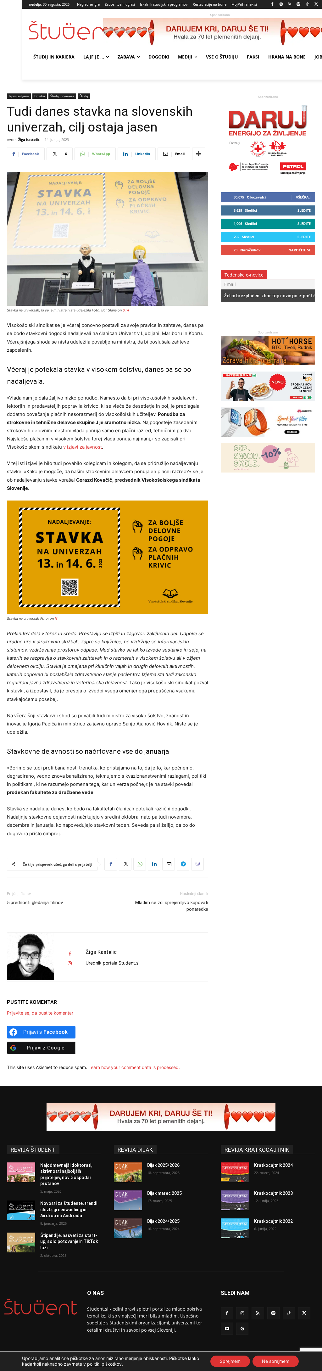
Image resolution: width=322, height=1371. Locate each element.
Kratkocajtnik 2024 (273, 1165)
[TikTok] (307, 4)
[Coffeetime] (268, 475)
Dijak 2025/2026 (163, 1165)
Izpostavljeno (19, 96)
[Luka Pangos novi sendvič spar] (268, 404)
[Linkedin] (154, 864)
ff (56, 618)
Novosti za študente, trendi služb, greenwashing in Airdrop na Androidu (68, 1209)
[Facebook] (272, 4)
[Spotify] (298, 4)
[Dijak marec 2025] (128, 1200)
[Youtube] (227, 1329)
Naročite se (299, 250)
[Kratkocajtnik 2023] (235, 1200)
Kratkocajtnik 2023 (273, 1193)
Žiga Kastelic (29, 139)
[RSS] (289, 4)
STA (126, 310)
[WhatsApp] (139, 864)
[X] (316, 4)
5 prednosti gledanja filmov (35, 902)
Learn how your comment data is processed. (134, 1067)
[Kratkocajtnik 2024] (235, 1172)
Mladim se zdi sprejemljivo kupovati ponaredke (171, 906)
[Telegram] (183, 864)
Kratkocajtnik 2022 (273, 1221)
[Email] (168, 864)
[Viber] (197, 864)
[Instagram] (281, 4)
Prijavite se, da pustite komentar (40, 1013)
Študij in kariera (62, 96)
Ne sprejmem (275, 1361)
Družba (39, 96)
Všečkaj (303, 197)
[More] (198, 154)
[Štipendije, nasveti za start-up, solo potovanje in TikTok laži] (21, 1242)
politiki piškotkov (104, 1364)
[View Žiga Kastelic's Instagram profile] (70, 963)
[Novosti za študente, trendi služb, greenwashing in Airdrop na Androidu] (21, 1210)
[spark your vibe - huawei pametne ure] (268, 440)
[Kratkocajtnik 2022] (235, 1228)
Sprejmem (230, 1361)
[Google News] (242, 1329)
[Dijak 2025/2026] (128, 1172)
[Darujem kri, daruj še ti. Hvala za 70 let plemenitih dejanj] (268, 177)
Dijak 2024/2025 (163, 1221)
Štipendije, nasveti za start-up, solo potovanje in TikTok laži (69, 1241)
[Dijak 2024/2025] (128, 1228)
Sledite (304, 210)
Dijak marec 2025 (164, 1193)
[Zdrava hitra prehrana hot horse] (268, 368)
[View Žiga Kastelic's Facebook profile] (70, 953)
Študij (84, 96)
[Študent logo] (66, 30)
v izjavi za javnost (82, 447)
